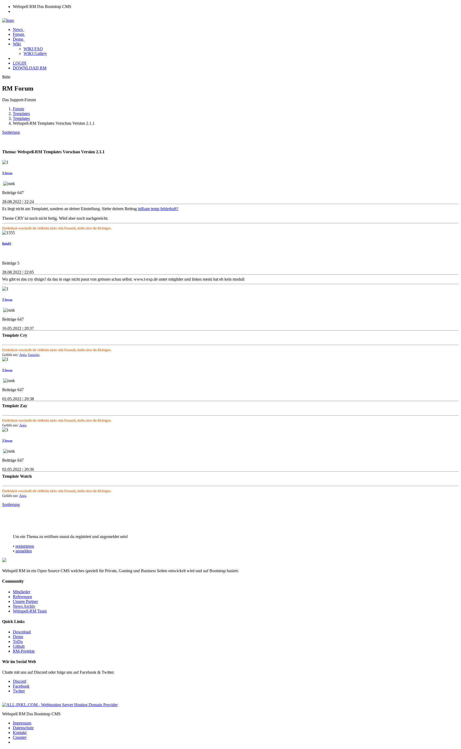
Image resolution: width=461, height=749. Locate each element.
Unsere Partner (25, 601)
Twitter (19, 691)
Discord (19, 681)
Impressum (22, 723)
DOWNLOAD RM (29, 68)
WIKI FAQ (33, 48)
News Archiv (24, 606)
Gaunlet (33, 355)
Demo (18, 39)
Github (19, 646)
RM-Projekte (24, 651)
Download (22, 632)
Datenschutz (23, 728)
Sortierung (11, 132)
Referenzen (22, 596)
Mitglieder (21, 592)
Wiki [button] (17, 44)
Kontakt (19, 732)
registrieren (24, 546)
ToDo (18, 641)
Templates (21, 113)
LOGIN (19, 63)
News (18, 29)
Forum (19, 34)
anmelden (23, 551)
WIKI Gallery (35, 53)
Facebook (21, 686)
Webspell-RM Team (30, 611)
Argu (22, 355)
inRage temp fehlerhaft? (158, 208)
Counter (19, 737)
